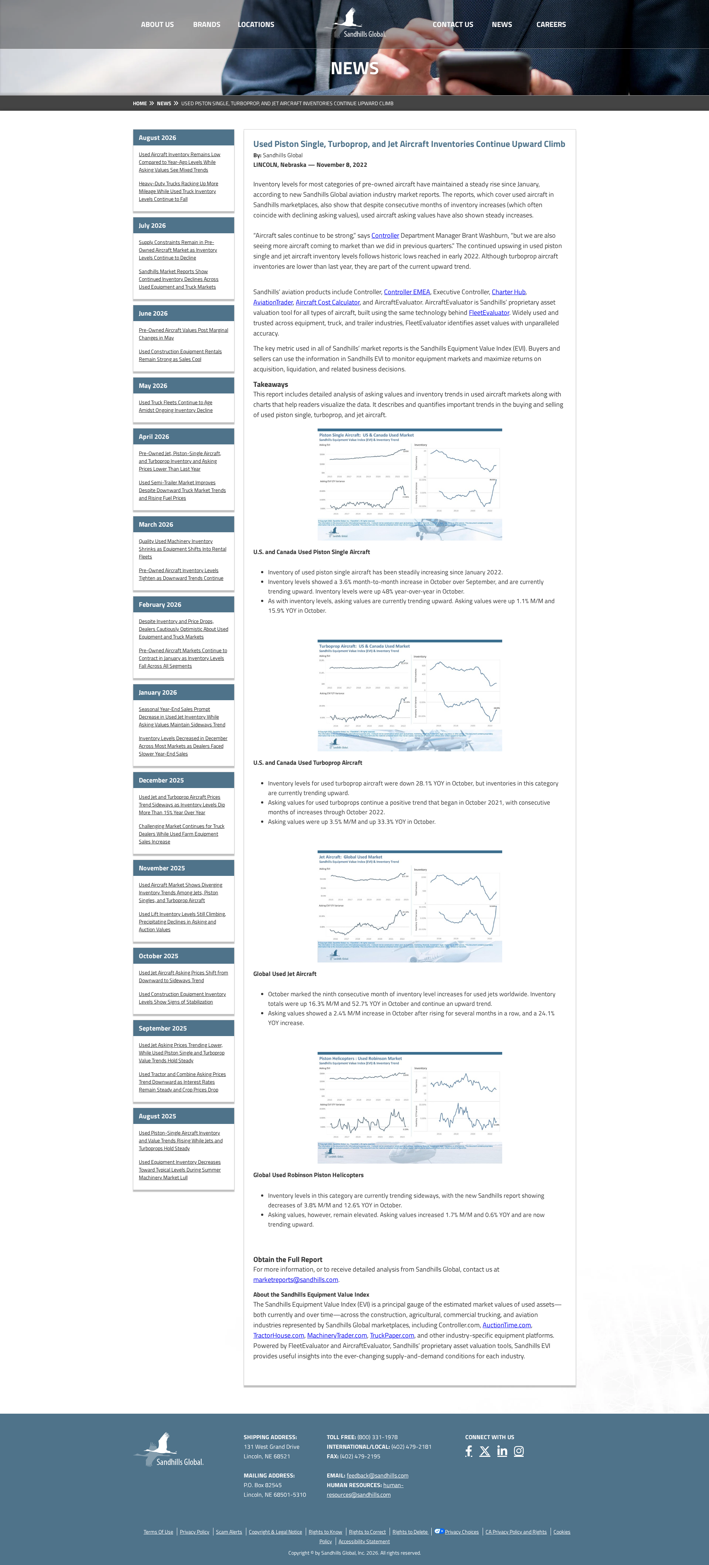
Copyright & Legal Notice (275, 1531)
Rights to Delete (411, 1531)
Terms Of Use (158, 1531)
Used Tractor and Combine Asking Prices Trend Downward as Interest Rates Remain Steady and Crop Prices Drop (182, 1081)
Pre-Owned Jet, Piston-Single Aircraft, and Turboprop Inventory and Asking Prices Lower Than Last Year (180, 460)
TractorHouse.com (278, 1335)
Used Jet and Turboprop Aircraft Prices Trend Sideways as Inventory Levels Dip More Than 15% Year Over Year (182, 804)
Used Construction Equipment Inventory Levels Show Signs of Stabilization (182, 997)
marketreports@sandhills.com (295, 1279)
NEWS (164, 103)
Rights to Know (325, 1531)
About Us (157, 24)
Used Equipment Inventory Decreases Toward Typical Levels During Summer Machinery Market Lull (180, 1169)
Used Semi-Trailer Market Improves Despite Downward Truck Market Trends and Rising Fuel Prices (182, 490)
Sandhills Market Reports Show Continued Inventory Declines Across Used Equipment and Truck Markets (179, 278)
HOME (140, 103)
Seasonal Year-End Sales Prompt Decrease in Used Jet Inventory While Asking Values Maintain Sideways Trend (182, 716)
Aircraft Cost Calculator (328, 302)
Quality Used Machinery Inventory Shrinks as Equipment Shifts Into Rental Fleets (182, 548)
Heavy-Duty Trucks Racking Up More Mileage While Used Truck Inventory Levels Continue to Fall (178, 191)
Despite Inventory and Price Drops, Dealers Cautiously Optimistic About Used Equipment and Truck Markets (183, 628)
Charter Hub (508, 292)
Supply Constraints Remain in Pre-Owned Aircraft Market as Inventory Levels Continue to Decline (178, 249)
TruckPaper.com (392, 1335)
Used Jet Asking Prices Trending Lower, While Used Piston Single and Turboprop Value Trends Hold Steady (182, 1052)
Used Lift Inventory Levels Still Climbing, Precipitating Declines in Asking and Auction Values (182, 921)
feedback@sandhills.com (377, 1475)
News (502, 24)
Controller (385, 235)
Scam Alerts (229, 1531)
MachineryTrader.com (337, 1335)
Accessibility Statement (364, 1541)
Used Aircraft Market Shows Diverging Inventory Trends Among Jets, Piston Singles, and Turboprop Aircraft (180, 892)
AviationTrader (273, 302)
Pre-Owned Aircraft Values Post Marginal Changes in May (183, 333)
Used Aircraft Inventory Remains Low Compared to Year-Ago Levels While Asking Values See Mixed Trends (179, 161)
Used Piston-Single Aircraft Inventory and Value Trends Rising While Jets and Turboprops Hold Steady (181, 1140)
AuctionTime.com (507, 1325)
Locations (256, 24)
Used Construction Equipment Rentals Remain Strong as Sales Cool (180, 355)
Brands (206, 24)
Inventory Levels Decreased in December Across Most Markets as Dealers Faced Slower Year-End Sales (183, 745)
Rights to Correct (367, 1531)
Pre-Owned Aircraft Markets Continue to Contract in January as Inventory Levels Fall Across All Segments (183, 658)
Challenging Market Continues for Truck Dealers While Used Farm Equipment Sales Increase (182, 833)
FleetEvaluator (489, 312)
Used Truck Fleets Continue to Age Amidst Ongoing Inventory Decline (176, 406)
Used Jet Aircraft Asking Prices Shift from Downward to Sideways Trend (183, 976)
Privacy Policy (194, 1531)
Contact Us (453, 24)
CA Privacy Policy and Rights (516, 1531)
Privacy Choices (462, 1531)
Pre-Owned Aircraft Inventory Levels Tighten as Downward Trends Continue (181, 574)
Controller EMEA (407, 292)
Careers (551, 24)
